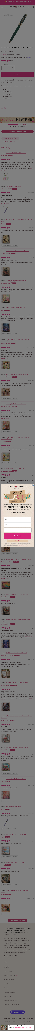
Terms (23, 545)
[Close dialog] (33, 485)
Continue (17, 536)
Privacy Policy (20, 545)
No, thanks (17, 540)
